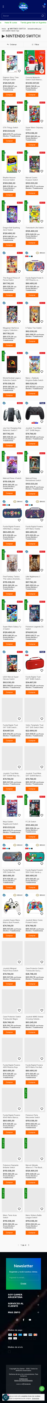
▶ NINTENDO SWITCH (17, 29)
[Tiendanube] (23, 1384)
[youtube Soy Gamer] (30, 1320)
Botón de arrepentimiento (23, 1380)
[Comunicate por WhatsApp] (42, 1388)
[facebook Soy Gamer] (23, 1320)
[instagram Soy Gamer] (17, 1320)
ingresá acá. (23, 1379)
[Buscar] (42, 15)
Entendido (35, 1398)
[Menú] (4, 6)
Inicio (4, 29)
